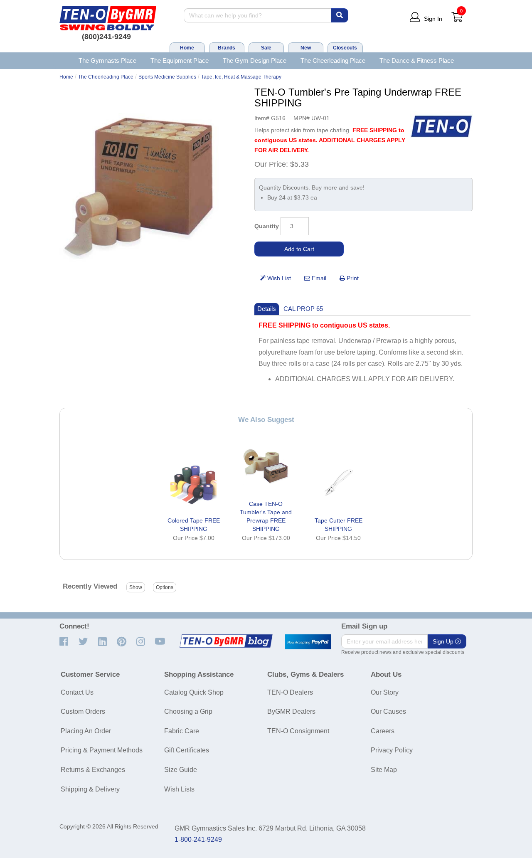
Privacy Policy (392, 750)
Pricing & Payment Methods (102, 750)
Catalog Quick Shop (194, 692)
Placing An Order (86, 731)
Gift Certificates (186, 750)
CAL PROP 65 (303, 308)
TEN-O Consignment (298, 731)
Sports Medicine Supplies (167, 77)
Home (187, 48)
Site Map (384, 769)
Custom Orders (83, 711)
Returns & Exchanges (93, 769)
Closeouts (345, 48)
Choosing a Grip (188, 711)
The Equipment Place (179, 60)
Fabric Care (181, 731)
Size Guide (180, 769)
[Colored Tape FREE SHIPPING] (194, 482)
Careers (382, 731)
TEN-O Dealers (290, 692)
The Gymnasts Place (107, 60)
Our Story (385, 692)
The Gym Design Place (254, 60)
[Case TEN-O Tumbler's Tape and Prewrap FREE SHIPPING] (266, 466)
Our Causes (388, 711)
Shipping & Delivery (90, 789)
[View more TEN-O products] (441, 126)
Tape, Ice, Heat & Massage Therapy (241, 77)
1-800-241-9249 (198, 839)
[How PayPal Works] (308, 641)
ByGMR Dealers (291, 711)
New (305, 48)
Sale (266, 48)
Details (266, 308)
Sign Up (444, 641)
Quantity (266, 226)
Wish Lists (179, 789)
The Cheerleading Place (332, 60)
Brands (226, 48)
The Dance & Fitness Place (416, 60)
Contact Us (77, 692)
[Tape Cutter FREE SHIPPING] (338, 482)
